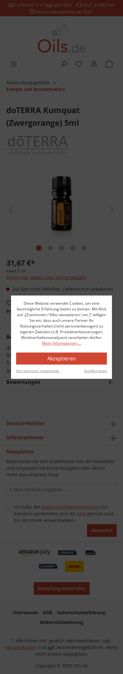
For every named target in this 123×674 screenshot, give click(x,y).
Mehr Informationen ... (61, 343)
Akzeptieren (61, 358)
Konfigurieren (95, 370)
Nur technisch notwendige (37, 370)
